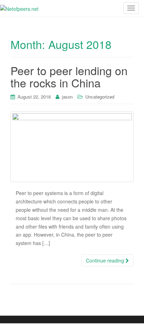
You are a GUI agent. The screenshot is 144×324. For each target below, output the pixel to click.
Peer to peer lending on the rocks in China (69, 76)
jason (67, 96)
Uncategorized (99, 96)
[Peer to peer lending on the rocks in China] (72, 146)
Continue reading (105, 260)
